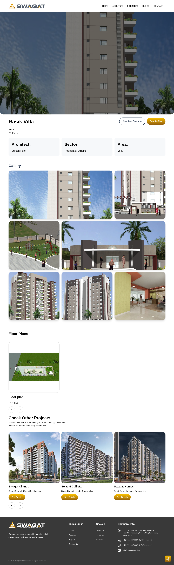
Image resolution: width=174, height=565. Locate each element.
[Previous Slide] (12, 409)
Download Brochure (132, 121)
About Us (72, 535)
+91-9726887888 (130, 540)
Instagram (100, 535)
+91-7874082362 (145, 540)
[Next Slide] (20, 409)
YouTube (99, 539)
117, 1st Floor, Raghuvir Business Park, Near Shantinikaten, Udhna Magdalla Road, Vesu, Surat (140, 532)
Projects (72, 539)
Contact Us (73, 544)
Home (71, 530)
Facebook (100, 530)
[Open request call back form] (168, 559)
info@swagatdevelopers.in (133, 550)
